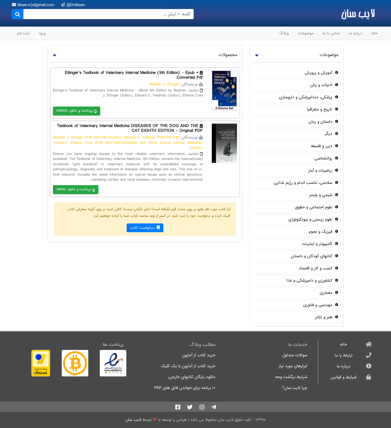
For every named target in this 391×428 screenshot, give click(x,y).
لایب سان (358, 13)
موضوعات (305, 33)
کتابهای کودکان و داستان (312, 256)
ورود (42, 33)
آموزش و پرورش (319, 73)
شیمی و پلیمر (321, 195)
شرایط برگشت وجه (291, 377)
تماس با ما (331, 33)
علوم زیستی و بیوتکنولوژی (311, 219)
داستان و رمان (321, 121)
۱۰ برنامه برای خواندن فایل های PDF (184, 388)
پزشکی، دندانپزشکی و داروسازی (306, 97)
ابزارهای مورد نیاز (292, 366)
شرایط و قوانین (343, 377)
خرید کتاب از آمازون (198, 355)
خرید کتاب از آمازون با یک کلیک (188, 366)
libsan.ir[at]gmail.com (37, 5)
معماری (327, 293)
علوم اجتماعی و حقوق (314, 207)
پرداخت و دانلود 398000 (74, 110)
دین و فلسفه (322, 146)
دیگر (329, 134)
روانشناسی (324, 158)
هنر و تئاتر (324, 317)
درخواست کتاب (143, 228)
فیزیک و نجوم (321, 231)
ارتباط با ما (343, 355)
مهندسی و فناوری (318, 305)
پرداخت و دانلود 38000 (73, 189)
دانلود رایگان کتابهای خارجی (191, 377)
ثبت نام (23, 33)
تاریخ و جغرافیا (320, 109)
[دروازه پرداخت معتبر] (35, 363)
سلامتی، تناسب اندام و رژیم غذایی (304, 183)
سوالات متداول (294, 355)
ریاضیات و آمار (321, 170)
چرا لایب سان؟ (294, 388)
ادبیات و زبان (322, 85)
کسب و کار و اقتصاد (316, 268)
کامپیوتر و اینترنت (318, 244)
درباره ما (355, 33)
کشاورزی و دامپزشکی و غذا (310, 280)
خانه (374, 33)
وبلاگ (284, 33)
